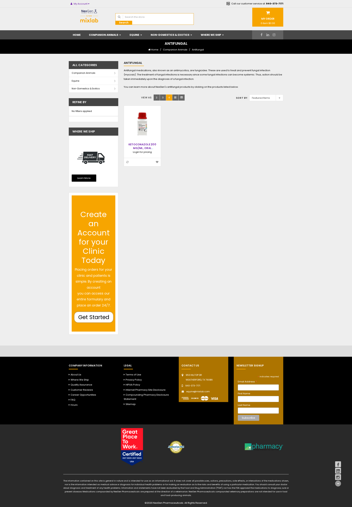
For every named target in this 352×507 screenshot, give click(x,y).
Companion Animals (104, 35)
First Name (244, 393)
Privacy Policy (134, 379)
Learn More (84, 178)
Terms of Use (133, 374)
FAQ (73, 399)
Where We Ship (211, 35)
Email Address (247, 382)
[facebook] (261, 34)
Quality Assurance (81, 384)
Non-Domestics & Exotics (170, 35)
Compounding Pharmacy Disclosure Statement (146, 397)
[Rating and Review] (132, 446)
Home (77, 35)
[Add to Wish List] (157, 162)
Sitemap (131, 404)
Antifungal (198, 49)
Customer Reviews (82, 390)
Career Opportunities (83, 395)
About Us (76, 374)
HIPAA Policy (133, 384)
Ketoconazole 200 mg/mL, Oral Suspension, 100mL (142, 148)
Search (124, 22)
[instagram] (274, 34)
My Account (80, 4)
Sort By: (242, 98)
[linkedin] (268, 34)
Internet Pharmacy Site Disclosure (146, 390)
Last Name (244, 405)
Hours (74, 405)
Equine (135, 35)
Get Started (93, 317)
